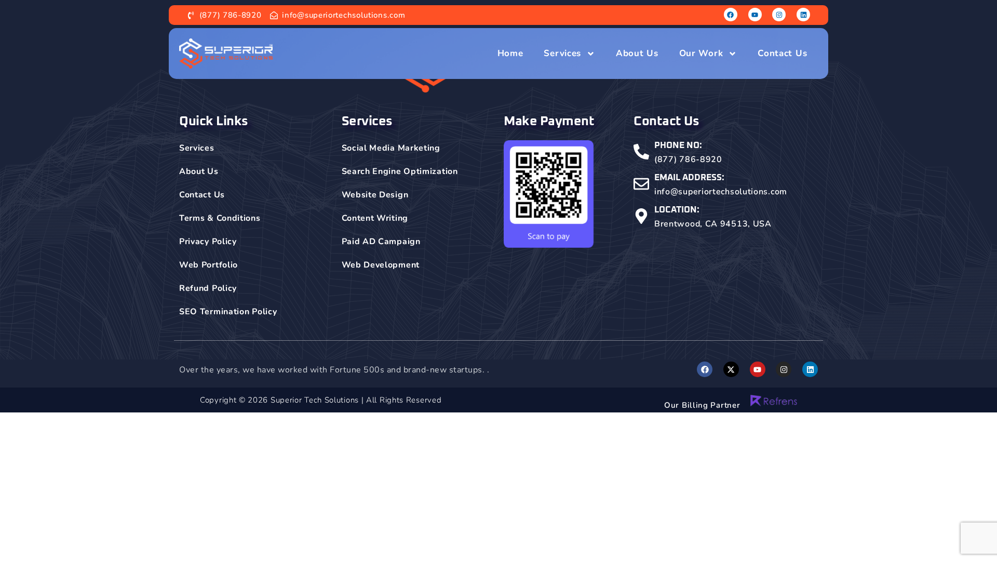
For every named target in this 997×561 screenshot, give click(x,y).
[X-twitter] (731, 369)
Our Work (701, 53)
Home (510, 53)
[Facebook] (730, 14)
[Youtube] (755, 14)
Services (562, 53)
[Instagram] (779, 14)
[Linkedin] (803, 14)
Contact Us (782, 53)
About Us (637, 53)
